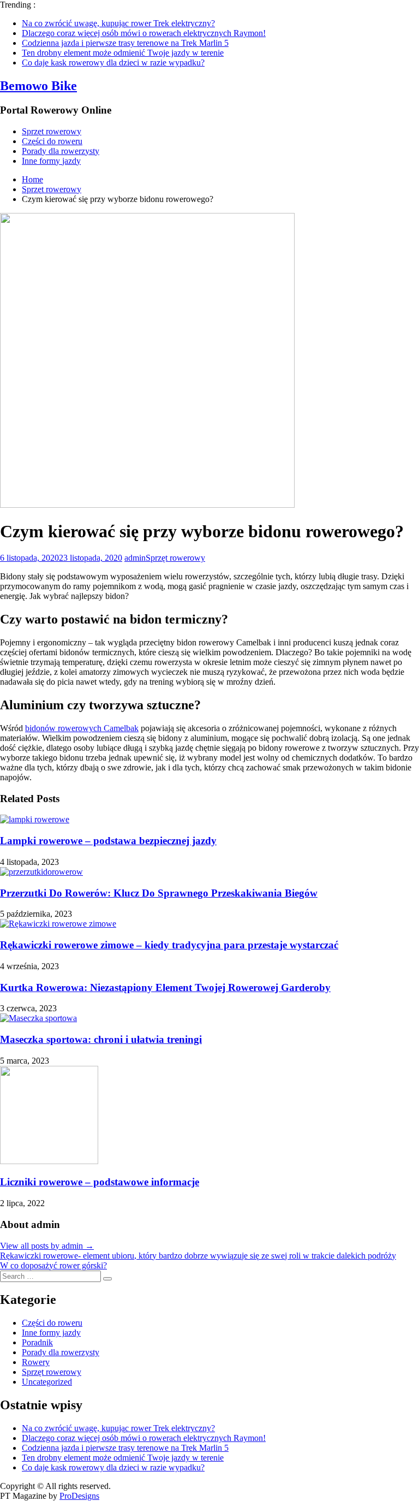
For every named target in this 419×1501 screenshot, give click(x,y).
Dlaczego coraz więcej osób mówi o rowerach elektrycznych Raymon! (144, 33)
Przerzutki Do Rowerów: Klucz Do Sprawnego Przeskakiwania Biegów (159, 893)
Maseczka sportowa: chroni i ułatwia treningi (101, 1039)
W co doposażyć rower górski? (53, 1265)
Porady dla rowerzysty (60, 151)
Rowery (36, 1362)
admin (135, 557)
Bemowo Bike (38, 86)
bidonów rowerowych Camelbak (82, 728)
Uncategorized (47, 1381)
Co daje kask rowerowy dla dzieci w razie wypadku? (113, 62)
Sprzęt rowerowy (51, 131)
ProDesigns (79, 1495)
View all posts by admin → (47, 1245)
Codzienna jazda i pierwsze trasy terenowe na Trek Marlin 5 (125, 43)
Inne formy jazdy (51, 160)
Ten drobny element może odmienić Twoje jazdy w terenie (123, 52)
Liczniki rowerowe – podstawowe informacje (99, 1182)
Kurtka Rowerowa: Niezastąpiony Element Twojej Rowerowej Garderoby (165, 987)
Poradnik (37, 1342)
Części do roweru (52, 141)
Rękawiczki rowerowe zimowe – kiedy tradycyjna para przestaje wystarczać (169, 945)
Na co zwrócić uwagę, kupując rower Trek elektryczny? (118, 23)
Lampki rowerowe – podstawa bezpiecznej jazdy (108, 840)
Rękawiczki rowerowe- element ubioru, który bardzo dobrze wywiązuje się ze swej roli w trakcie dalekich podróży (198, 1255)
